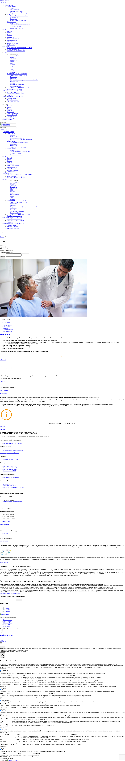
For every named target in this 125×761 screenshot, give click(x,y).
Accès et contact (14, 9)
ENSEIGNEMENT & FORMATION (13, 97)
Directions (9, 34)
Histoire (9, 32)
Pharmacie (13, 78)
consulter (2, 426)
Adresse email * (4, 249)
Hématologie (13, 61)
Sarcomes (12, 64)
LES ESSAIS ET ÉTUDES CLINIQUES (18, 87)
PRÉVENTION (7, 46)
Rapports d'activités (12, 115)
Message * (3, 256)
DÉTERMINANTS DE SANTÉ (16, 51)
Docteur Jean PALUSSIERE (11, 477)
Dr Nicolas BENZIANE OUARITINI (13, 487)
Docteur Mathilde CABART (11, 466)
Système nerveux (14, 67)
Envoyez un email (5, 322)
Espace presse (7, 621)
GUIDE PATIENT (8, 5)
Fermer (2, 647)
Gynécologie (13, 60)
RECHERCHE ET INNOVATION (13, 90)
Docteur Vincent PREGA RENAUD (13, 450)
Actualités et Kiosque (12, 43)
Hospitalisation (14, 17)
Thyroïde (12, 71)
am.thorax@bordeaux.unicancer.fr (12, 501)
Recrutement (10, 37)
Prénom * (2, 247)
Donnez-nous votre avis (16, 28)
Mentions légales (7, 623)
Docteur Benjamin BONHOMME (12, 443)
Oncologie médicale (15, 86)
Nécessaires (5, 670)
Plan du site (6, 624)
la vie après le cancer (15, 26)
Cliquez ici (3, 360)
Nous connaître (7, 620)
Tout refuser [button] (23, 651)
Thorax (12, 69)
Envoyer (3, 257)
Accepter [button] (17, 651)
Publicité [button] (2, 727)
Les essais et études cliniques (14, 92)
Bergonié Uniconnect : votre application (21, 12)
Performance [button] (3, 698)
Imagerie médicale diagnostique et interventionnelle (24, 80)
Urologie (12, 72)
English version (11, 45)
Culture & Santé (11, 42)
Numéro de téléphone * (6, 250)
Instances (9, 35)
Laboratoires (13, 77)
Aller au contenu (4, 0)
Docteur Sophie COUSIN (10, 467)
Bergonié (9, 31)
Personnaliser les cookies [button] (7, 651)
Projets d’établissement (13, 38)
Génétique (13, 58)
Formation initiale (11, 98)
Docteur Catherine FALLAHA (11, 469)
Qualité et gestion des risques (14, 89)
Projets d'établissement (13, 113)
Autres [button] (2, 748)
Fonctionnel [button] (3, 688)
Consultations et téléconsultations (19, 16)
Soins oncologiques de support (18, 75)
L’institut (5, 29)
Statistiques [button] (3, 709)
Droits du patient (14, 23)
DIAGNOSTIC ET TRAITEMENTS (17, 74)
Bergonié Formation (12, 100)
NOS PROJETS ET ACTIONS (15, 49)
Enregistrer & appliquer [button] (6, 758)
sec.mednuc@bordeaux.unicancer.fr (9, 453)
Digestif (12, 57)
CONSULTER (4, 533)
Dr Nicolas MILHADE (9, 485)
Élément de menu (11, 6)
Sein (11, 66)
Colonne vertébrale (15, 55)
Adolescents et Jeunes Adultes (18, 20)
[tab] (7, 325)
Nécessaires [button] (3, 668)
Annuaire (12, 8)
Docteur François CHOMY (10, 459)
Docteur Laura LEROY (9, 471)
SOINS (5, 52)
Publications (10, 95)
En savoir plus (4, 562)
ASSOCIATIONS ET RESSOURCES (20, 25)
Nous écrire (6, 626)
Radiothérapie (14, 81)
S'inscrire (19, 600)
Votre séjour (13, 19)
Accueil (2, 237)
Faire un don (3, 2)
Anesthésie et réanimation (17, 84)
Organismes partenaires (13, 101)
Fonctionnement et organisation (15, 93)
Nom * (2, 245)
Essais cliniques (4, 390)
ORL (11, 63)
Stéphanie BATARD (9, 484)
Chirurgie (12, 83)
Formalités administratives (17, 11)
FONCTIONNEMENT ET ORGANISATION (19, 48)
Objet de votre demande (6, 252)
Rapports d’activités (12, 40)
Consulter (2, 381)
